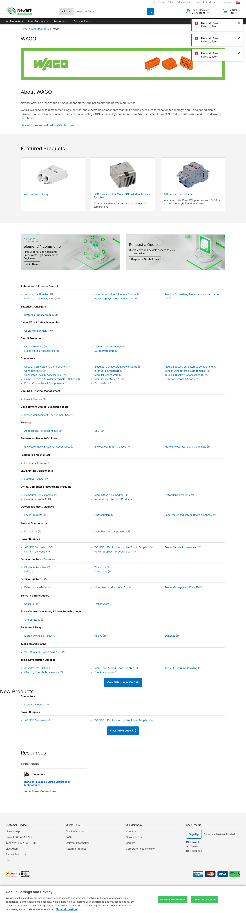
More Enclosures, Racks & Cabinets (185, 446)
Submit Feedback (16, 854)
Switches (170, 635)
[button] (14, 21)
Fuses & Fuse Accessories (39, 350)
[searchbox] (110, 11)
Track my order (75, 831)
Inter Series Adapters (106, 370)
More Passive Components (110, 531)
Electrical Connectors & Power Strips (115, 366)
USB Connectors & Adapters (181, 378)
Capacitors (30, 531)
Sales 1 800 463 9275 (19, 837)
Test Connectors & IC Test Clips (42, 652)
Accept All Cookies (204, 899)
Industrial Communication (39, 298)
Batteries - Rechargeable (39, 314)
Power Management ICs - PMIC (183, 587)
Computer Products (35, 499)
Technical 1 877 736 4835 (21, 842)
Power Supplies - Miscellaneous (113, 551)
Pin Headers (101, 383)
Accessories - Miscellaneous (41, 430)
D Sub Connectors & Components (44, 383)
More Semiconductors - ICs (110, 587)
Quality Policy (134, 837)
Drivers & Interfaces (36, 587)
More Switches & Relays (38, 635)
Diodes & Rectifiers (35, 567)
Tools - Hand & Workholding (181, 667)
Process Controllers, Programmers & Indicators (192, 294)
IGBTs (27, 571)
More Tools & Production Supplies (114, 667)
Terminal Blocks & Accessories (182, 374)
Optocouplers (102, 514)
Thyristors (100, 567)
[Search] (150, 11)
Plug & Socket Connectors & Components (189, 366)
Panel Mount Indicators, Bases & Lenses (188, 514)
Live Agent (12, 848)
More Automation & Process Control (115, 294)
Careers (130, 842)
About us (131, 831)
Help (8, 860)
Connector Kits (33, 370)
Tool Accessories (104, 672)
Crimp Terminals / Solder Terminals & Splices (50, 378)
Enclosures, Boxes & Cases (110, 446)
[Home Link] (19, 11)
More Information (66, 909)
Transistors (100, 571)
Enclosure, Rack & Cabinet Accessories (47, 446)
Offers (171, 2)
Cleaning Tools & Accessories (41, 672)
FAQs (69, 837)
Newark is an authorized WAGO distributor (48, 125)
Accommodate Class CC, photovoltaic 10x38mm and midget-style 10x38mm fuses (192, 202)
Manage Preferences (172, 899)
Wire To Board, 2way (36, 194)
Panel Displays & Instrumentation (113, 298)
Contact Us (184, 2)
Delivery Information (78, 842)
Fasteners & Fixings (35, 463)
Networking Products (177, 494)
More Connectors (104, 378)
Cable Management (36, 330)
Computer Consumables (38, 494)
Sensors (29, 603)
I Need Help (13, 831)
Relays (98, 635)
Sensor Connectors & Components (185, 370)
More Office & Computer (108, 494)
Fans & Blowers (33, 399)
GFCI (97, 430)
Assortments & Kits (35, 667)
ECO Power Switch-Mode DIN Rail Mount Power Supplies (122, 195)
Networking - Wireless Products (113, 499)
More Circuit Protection (108, 346)
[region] (123, 899)
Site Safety (30, 619)
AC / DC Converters (36, 547)
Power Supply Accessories (180, 547)
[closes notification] (238, 8)
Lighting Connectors (36, 479)
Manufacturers (40, 28)
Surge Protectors (104, 350)
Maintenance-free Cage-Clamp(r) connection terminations (120, 205)
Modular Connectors (106, 374)
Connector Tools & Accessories (42, 374)
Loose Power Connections (40, 791)
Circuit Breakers (33, 346)
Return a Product (76, 848)
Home (24, 28)
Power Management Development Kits (47, 414)
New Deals (158, 2)
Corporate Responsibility (140, 848)
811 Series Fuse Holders (178, 194)
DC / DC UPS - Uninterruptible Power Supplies (121, 547)
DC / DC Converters (36, 551)
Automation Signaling (36, 294)
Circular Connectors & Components (45, 366)
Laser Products (33, 514)
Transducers (101, 603)
